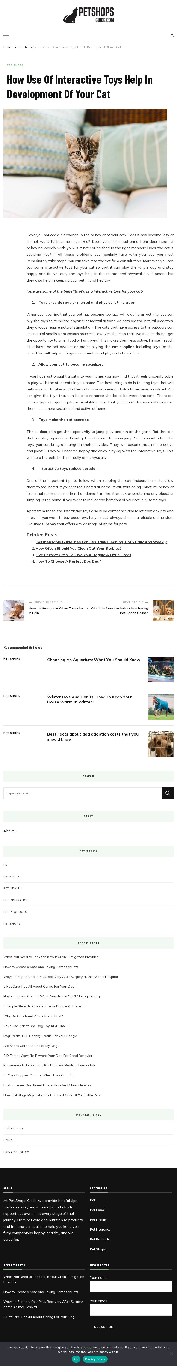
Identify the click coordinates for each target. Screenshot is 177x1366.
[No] (171, 1353)
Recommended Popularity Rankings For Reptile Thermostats (49, 1065)
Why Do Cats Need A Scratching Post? (33, 1016)
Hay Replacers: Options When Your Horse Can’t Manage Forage (52, 996)
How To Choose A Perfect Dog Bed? (68, 561)
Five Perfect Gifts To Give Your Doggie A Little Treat (83, 554)
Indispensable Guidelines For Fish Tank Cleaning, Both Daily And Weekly (101, 542)
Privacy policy (95, 1359)
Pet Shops (15, 65)
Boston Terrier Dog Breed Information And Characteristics (47, 1085)
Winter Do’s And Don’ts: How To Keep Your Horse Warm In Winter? (89, 699)
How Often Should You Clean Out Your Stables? (79, 548)
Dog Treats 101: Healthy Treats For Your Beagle (40, 1036)
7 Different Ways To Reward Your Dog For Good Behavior (47, 1056)
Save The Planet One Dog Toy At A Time (34, 1026)
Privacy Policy (16, 1152)
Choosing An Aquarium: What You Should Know (93, 659)
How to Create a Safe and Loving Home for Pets (40, 967)
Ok (76, 1359)
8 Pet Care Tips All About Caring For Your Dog (38, 986)
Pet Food (11, 876)
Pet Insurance (15, 900)
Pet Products (15, 911)
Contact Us (13, 1128)
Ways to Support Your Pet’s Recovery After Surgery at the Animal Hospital (60, 977)
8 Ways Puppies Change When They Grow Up (39, 1075)
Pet (6, 864)
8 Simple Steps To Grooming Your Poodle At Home (42, 1006)
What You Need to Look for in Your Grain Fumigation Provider (50, 957)
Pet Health (12, 888)
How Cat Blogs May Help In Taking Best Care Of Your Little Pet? (51, 1095)
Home (8, 1140)
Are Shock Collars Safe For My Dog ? (31, 1046)
